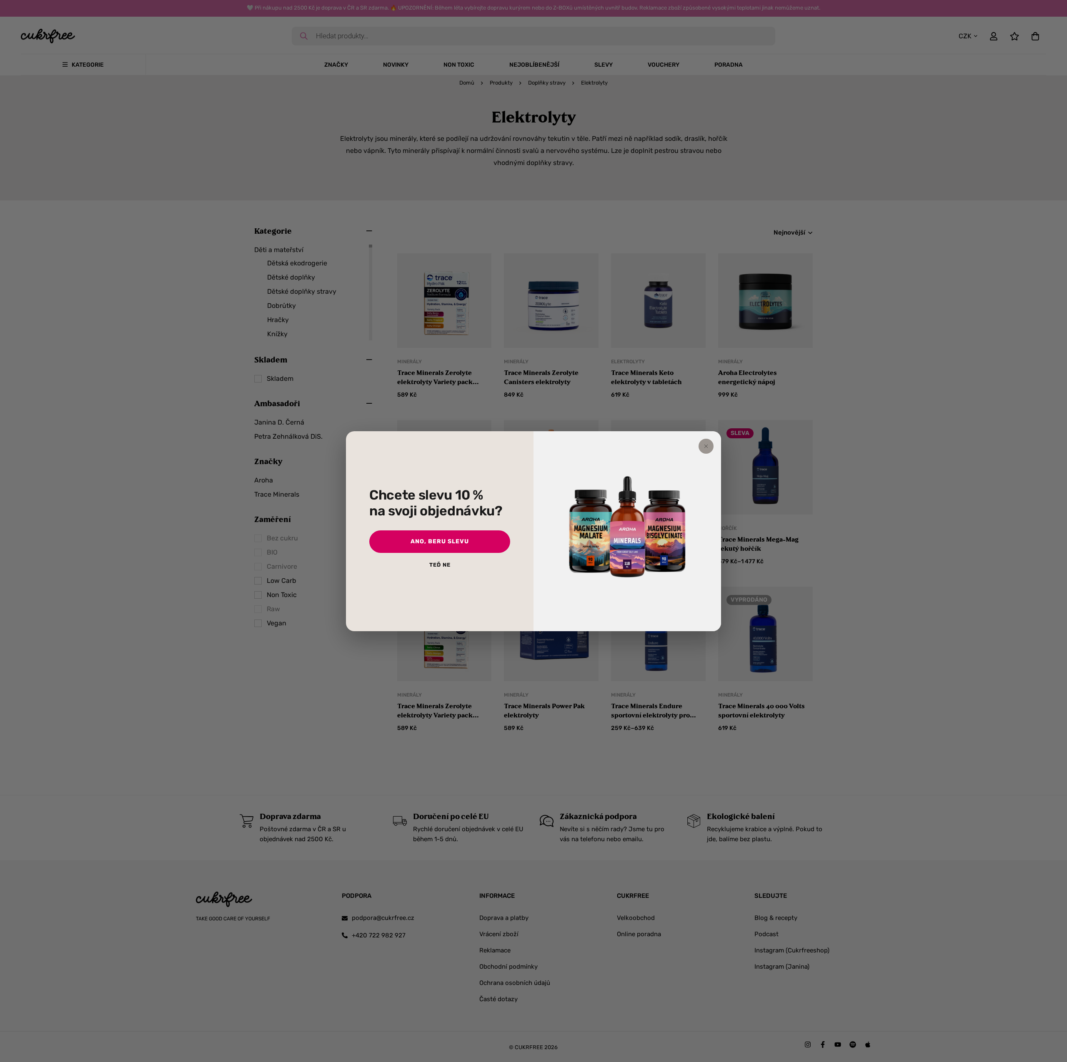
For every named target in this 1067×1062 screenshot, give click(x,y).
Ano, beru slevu (440, 541)
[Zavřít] (706, 446)
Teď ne (440, 565)
